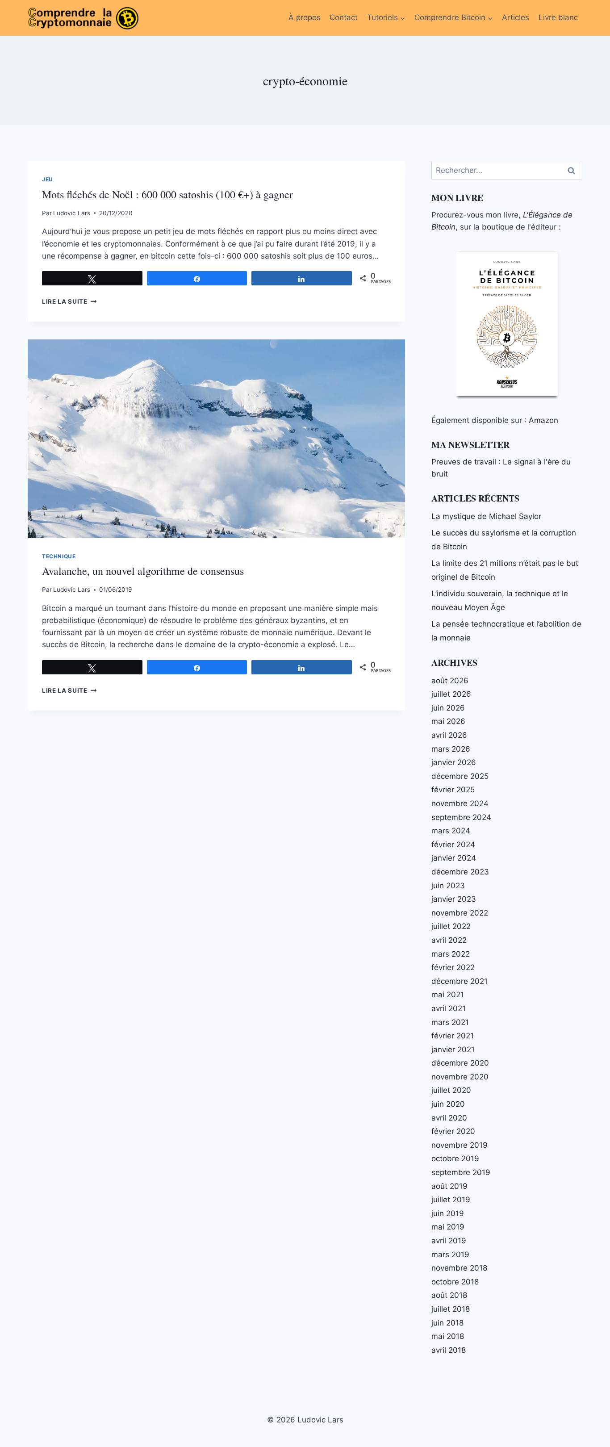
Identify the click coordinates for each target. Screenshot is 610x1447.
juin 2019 (447, 1213)
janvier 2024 (453, 857)
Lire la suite (69, 301)
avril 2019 (448, 1240)
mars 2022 (450, 953)
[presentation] (216, 438)
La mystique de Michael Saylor (486, 516)
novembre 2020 (460, 1076)
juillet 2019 (450, 1199)
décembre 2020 (460, 1062)
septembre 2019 (460, 1172)
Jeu (47, 179)
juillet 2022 (451, 926)
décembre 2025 (460, 776)
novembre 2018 (459, 1267)
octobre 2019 (455, 1158)
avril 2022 (449, 940)
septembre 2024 (461, 817)
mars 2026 (450, 748)
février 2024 (453, 844)
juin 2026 (448, 707)
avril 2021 (448, 1008)
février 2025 (453, 789)
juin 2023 (448, 885)
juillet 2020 (451, 1090)
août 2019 (449, 1186)
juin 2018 (447, 1322)
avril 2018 (448, 1350)
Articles (515, 17)
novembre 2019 (459, 1145)
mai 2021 (447, 994)
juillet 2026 (451, 694)
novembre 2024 (460, 803)
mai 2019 (447, 1226)
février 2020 (453, 1131)
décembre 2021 (459, 981)
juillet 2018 (450, 1309)
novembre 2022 (459, 912)
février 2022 (453, 967)
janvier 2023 (453, 899)
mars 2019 (450, 1254)
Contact (344, 17)
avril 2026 (449, 735)
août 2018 (449, 1295)
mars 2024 (450, 830)
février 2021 (452, 1035)
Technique (58, 556)
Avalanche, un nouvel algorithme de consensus (143, 571)
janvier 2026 (453, 762)
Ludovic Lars (71, 213)
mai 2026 (448, 721)
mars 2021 (450, 1022)
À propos (304, 17)
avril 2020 (449, 1117)
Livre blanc (558, 17)
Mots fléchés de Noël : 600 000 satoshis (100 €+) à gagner (167, 194)
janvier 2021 (453, 1049)
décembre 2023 (460, 871)
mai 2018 (447, 1336)
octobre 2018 (455, 1281)
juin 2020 (448, 1104)
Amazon (543, 420)
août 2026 (449, 680)
